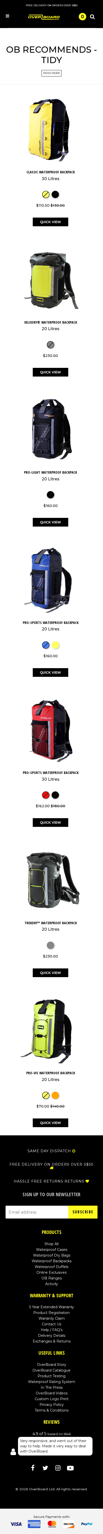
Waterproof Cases (51, 1249)
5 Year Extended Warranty (51, 1307)
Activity (51, 1284)
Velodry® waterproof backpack (50, 325)
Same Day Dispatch (49, 1151)
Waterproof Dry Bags (51, 1255)
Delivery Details (51, 1335)
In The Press (51, 1387)
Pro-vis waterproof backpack (50, 1076)
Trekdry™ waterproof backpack (50, 926)
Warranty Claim (51, 1318)
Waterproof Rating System (51, 1382)
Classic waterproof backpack (50, 175)
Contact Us (51, 1324)
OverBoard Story (51, 1364)
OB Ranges (52, 1278)
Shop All (51, 1244)
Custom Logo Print (51, 1399)
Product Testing (52, 1376)
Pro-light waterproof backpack (50, 475)
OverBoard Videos (52, 1393)
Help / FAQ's (51, 1330)
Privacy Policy (52, 1404)
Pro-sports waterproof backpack (50, 625)
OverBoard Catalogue (51, 1370)
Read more (51, 73)
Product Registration (51, 1312)
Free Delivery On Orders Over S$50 (52, 1164)
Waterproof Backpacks (52, 1261)
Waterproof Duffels (51, 1267)
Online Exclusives (51, 1272)
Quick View (50, 222)
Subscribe (82, 1212)
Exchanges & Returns (51, 1341)
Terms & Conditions (51, 1410)
